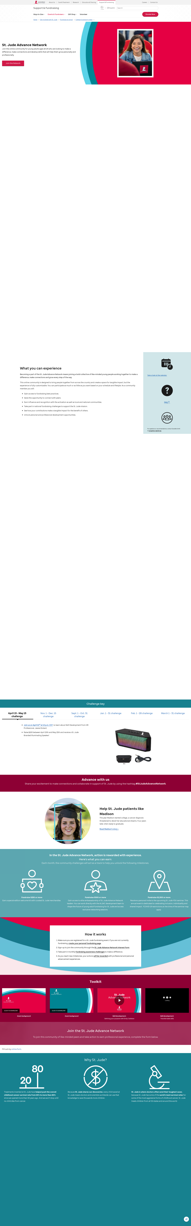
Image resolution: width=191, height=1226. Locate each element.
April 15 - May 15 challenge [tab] (17, 715)
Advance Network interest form (112, 947)
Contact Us (154, 2)
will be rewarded (101, 956)
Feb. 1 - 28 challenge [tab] (142, 713)
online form (16, 1049)
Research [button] (76, 2)
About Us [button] (52, 2)
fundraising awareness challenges (90, 951)
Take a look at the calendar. (157, 375)
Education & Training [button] (89, 2)
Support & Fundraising (46, 8)
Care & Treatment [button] (64, 2)
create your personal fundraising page (84, 943)
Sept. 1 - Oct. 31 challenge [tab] (79, 715)
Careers (144, 2)
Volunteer (83, 14)
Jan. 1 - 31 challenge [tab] (110, 713)
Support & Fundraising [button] (106, 2)
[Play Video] (119, 1000)
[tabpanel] (95, 746)
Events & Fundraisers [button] (56, 14)
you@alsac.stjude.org (155, 431)
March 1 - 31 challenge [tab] (173, 713)
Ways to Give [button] (38, 14)
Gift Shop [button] (71, 14)
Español (112, 8)
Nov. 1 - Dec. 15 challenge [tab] (48, 715)
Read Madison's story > (109, 829)
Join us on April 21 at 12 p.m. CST (38, 725)
